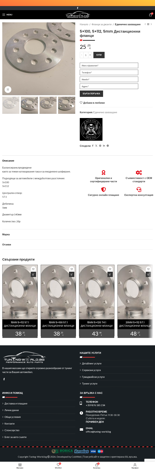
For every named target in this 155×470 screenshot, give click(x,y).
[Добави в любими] (33, 269)
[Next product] (151, 24)
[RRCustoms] (91, 129)
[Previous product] (145, 24)
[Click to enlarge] (8, 89)
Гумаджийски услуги (93, 376)
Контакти (10, 423)
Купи (99, 55)
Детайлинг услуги (91, 363)
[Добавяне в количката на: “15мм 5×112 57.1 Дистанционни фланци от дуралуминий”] (33, 274)
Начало (84, 24)
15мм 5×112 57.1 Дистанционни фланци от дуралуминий (20, 326)
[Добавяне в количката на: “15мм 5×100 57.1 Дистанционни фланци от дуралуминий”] (71, 274)
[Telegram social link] (108, 146)
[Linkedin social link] (104, 146)
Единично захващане (128, 24)
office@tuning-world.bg (98, 431)
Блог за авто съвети (15, 437)
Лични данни (12, 410)
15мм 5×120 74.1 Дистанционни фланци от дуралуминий (97, 326)
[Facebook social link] (77, 8)
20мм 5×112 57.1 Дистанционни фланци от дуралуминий (135, 326)
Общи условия (13, 416)
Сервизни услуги (91, 370)
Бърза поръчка (91, 93)
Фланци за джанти (102, 24)
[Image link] (25, 356)
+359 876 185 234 (95, 405)
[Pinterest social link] (100, 146)
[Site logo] (77, 14)
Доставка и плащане (16, 403)
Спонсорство (12, 430)
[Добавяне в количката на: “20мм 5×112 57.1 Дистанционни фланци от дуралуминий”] (148, 274)
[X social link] (96, 146)
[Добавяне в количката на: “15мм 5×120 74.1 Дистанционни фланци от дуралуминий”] (110, 274)
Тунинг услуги (89, 383)
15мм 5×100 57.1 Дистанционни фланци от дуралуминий (58, 326)
